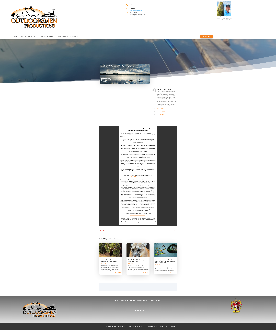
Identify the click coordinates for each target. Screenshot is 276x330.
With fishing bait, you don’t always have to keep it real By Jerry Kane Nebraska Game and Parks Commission (165, 261)
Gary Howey (167, 89)
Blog (152, 300)
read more (118, 272)
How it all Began (32, 36)
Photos (132, 300)
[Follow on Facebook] (132, 310)
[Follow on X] (144, 310)
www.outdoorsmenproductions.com (138, 16)
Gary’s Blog (23, 36)
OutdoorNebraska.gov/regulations (138, 176)
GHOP (173, 326)
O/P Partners (73, 36)
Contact (159, 300)
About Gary (124, 300)
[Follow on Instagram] (138, 310)
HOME (15, 36)
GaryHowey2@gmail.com (136, 10)
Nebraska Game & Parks (163, 108)
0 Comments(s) (161, 111)
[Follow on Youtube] (141, 310)
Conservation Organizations (46, 36)
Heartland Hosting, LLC (163, 326)
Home (117, 300)
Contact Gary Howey (62, 36)
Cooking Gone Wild (143, 300)
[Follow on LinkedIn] (135, 310)
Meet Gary (206, 37)
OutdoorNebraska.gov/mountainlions (137, 215)
